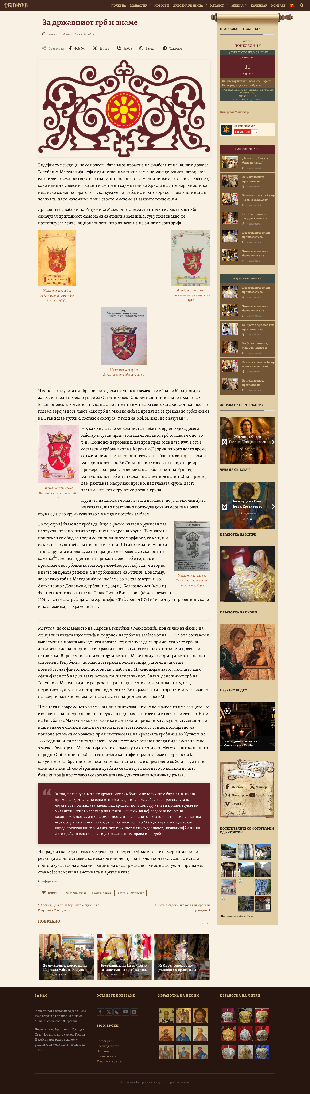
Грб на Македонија (75, 893)
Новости (161, 5)
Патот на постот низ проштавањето (256, 234)
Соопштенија (106, 1056)
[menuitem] (292, 5)
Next (272, 440)
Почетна (118, 5)
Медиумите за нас (109, 1061)
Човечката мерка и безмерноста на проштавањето (255, 255)
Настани (103, 1051)
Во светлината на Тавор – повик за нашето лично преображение (124, 967)
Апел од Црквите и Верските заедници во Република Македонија (68, 908)
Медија (237, 5)
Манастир (138, 5)
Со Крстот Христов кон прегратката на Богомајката (258, 329)
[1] (185, 416)
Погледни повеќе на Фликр (238, 916)
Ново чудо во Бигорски (247, 501)
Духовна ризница (188, 5)
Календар (259, 5)
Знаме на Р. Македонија (131, 893)
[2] (56, 556)
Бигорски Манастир (234, 112)
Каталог (217, 5)
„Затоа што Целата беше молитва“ (255, 160)
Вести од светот (108, 1046)
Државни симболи (102, 893)
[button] (124, 881)
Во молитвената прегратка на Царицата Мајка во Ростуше (65, 967)
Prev (223, 440)
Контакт (278, 5)
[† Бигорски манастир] (16, 4)
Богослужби (105, 1041)
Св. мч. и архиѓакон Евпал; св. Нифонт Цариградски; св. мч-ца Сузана (246, 83)
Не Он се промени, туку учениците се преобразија (177, 967)
